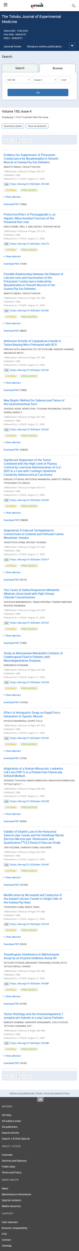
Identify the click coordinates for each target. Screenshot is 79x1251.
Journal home (12, 46)
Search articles (10, 1132)
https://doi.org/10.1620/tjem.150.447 (29, 738)
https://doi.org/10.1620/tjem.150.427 (29, 622)
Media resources (11, 1206)
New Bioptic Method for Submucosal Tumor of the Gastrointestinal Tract (34, 402)
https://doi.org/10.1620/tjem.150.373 (29, 243)
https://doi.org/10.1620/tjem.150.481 (29, 983)
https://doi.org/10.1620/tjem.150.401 (29, 429)
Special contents (11, 1200)
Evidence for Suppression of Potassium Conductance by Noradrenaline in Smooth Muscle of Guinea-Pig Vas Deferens (31, 158)
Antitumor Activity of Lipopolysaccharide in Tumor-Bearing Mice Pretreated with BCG (32, 343)
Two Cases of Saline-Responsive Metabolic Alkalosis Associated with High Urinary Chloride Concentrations (32, 593)
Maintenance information (16, 1194)
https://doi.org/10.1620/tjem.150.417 (29, 559)
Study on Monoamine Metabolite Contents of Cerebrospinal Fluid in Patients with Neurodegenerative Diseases (33, 657)
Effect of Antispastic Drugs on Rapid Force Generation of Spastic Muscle (32, 714)
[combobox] (18, 79)
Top (40, 1099)
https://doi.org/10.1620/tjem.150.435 (29, 682)
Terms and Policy (11, 1172)
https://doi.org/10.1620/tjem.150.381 (29, 310)
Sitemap (7, 1245)
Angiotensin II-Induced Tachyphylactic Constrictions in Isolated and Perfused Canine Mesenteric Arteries (34, 534)
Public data (8, 1166)
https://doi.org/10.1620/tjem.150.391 (29, 370)
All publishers (10, 1127)
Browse (57, 68)
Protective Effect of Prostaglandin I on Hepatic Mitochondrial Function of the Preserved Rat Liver (29, 218)
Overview (7, 1154)
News (5, 1188)
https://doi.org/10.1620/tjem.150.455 (29, 801)
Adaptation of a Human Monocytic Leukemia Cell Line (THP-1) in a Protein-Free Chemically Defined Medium (33, 772)
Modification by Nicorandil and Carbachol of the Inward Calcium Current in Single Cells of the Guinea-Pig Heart (33, 898)
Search (19, 68)
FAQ (4, 1234)
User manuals (10, 1222)
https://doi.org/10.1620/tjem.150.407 (29, 500)
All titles (6, 1115)
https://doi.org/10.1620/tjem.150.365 (29, 184)
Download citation (13, 125)
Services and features (14, 1160)
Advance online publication (44, 46)
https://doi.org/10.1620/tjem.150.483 (29, 1043)
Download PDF (11, 204)
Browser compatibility (14, 1228)
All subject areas (11, 1121)
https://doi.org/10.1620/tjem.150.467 (29, 864)
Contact (6, 1239)
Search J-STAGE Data (14, 1138)
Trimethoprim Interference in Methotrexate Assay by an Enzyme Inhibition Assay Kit (31, 956)
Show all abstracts (37, 125)
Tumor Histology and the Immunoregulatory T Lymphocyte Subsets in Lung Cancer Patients (33, 1016)
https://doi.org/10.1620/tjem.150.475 (29, 924)
